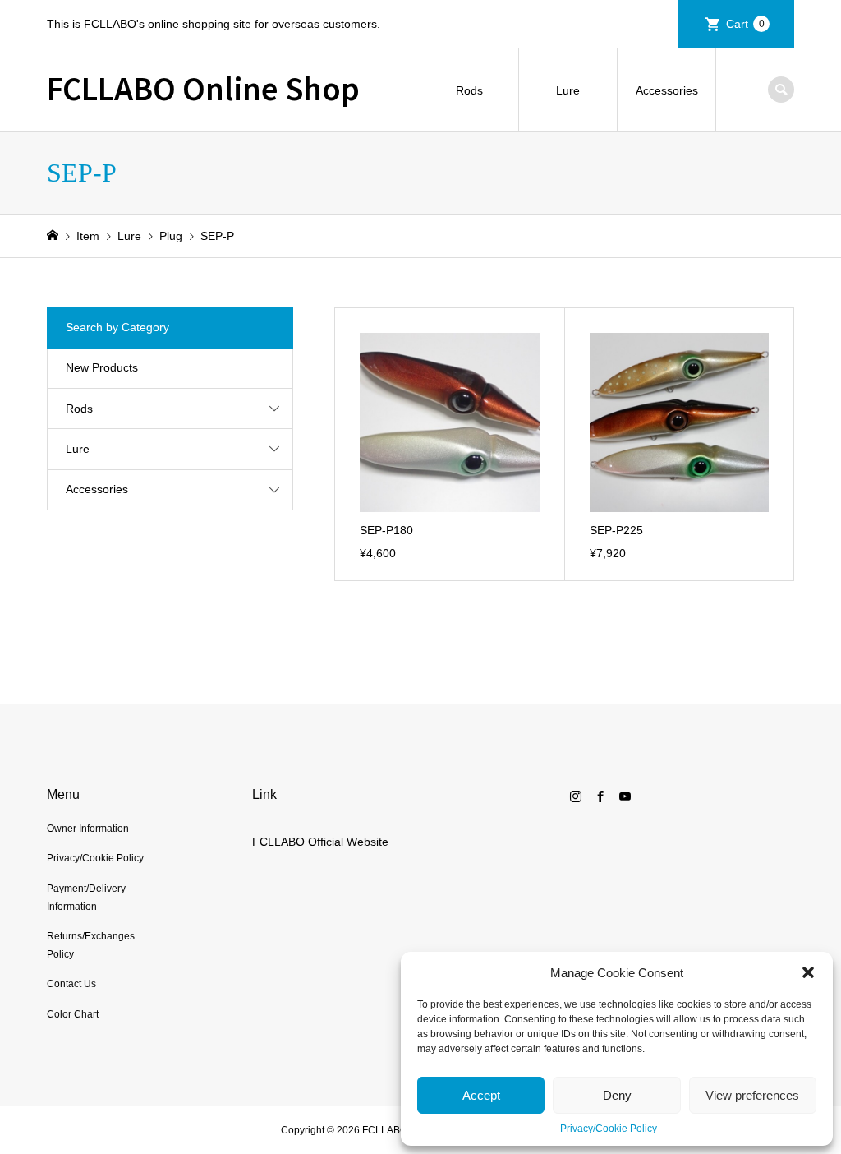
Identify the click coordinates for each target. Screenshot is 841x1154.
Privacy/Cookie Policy (608, 1128)
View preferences (752, 1095)
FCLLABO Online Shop (203, 87)
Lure (568, 90)
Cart (745, 23)
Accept (481, 1095)
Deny (617, 1095)
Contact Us (71, 984)
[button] (808, 972)
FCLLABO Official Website (320, 841)
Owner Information (88, 828)
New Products (102, 367)
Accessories (667, 90)
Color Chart (73, 1014)
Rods (469, 90)
